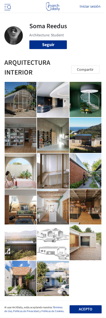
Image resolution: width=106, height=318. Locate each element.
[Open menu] (7, 6)
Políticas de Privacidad (26, 311)
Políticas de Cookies (52, 311)
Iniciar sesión (90, 6)
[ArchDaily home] (53, 6)
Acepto (85, 309)
